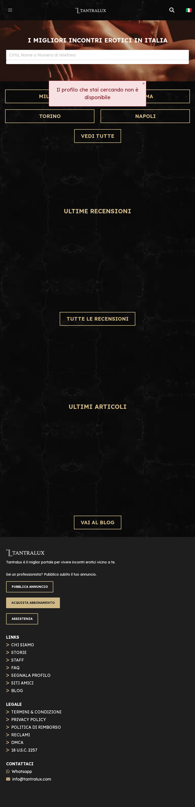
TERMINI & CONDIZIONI (36, 711)
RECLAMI (20, 734)
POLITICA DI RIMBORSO (36, 727)
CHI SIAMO (22, 644)
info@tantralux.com (31, 779)
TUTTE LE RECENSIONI (97, 319)
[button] (10, 10)
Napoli (145, 116)
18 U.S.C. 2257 (24, 750)
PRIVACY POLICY (28, 719)
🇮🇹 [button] (189, 10)
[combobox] (97, 55)
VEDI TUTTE (97, 136)
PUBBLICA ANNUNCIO (30, 587)
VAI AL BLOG (98, 522)
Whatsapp (22, 771)
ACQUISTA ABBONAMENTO (33, 603)
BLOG (17, 690)
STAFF (17, 660)
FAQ (15, 667)
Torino (50, 116)
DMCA (17, 742)
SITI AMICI (22, 682)
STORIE (19, 652)
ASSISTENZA (22, 619)
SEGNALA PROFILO (31, 675)
